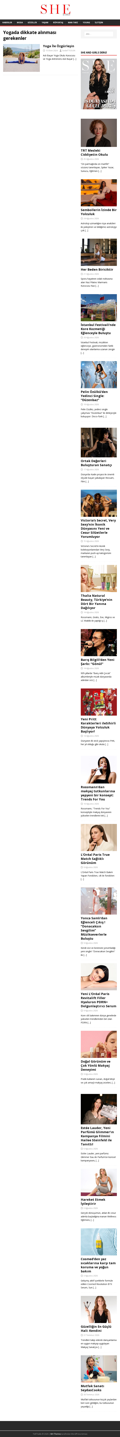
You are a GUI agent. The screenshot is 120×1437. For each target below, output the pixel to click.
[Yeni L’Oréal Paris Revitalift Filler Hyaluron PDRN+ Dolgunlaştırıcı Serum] (99, 988)
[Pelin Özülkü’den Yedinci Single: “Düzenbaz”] (99, 386)
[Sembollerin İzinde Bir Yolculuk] (99, 204)
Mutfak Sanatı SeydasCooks (92, 1388)
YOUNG (86, 22)
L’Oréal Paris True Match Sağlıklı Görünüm (95, 858)
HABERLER (7, 22)
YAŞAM (45, 22)
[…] (74, 58)
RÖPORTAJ (58, 22)
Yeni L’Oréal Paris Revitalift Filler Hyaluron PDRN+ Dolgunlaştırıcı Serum (98, 1000)
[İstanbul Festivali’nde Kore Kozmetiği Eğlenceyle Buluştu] (99, 319)
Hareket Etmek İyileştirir (93, 1201)
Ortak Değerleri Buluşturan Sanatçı (96, 463)
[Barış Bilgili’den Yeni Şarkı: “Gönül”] (99, 654)
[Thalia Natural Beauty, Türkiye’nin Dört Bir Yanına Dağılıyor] (99, 590)
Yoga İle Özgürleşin (58, 46)
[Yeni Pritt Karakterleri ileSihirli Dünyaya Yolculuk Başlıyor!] (99, 713)
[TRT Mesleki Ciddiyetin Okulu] (99, 145)
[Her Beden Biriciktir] (99, 263)
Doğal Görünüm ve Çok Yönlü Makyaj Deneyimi (95, 1065)
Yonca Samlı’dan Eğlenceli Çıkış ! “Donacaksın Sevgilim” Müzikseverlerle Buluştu (94, 928)
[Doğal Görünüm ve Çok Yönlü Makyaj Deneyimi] (99, 1056)
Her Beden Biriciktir (97, 269)
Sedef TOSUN (68, 50)
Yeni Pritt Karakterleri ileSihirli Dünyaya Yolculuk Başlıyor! (98, 725)
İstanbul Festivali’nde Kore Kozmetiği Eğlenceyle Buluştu (98, 329)
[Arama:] (99, 34)
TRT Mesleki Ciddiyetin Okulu (94, 152)
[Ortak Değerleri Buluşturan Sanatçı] (99, 455)
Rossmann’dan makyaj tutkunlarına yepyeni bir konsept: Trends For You (98, 793)
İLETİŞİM (99, 22)
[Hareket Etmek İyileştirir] (99, 1194)
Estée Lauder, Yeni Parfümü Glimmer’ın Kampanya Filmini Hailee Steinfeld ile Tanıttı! (97, 1136)
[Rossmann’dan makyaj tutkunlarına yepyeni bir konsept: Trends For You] (99, 781)
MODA (20, 22)
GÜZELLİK (32, 22)
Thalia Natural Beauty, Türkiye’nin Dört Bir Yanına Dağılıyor (96, 601)
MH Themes (55, 1434)
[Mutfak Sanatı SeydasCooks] (99, 1380)
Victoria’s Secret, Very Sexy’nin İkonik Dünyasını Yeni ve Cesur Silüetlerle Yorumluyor (98, 528)
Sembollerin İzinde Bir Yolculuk (99, 212)
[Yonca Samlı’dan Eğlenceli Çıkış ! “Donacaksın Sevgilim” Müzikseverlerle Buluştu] (99, 912)
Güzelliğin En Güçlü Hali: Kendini (96, 1328)
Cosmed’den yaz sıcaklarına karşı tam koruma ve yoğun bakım (98, 1265)
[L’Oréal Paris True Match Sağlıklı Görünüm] (99, 849)
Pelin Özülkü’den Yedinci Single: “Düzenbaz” (94, 396)
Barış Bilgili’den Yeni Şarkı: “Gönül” (97, 662)
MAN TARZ (73, 22)
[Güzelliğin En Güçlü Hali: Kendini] (99, 1321)
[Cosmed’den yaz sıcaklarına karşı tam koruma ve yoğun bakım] (99, 1253)
